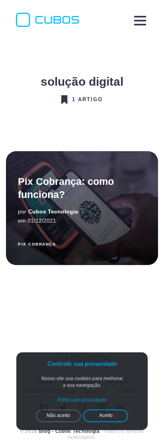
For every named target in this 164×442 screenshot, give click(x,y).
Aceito (106, 415)
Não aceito (58, 415)
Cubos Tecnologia (53, 211)
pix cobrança (37, 244)
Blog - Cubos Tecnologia (69, 431)
